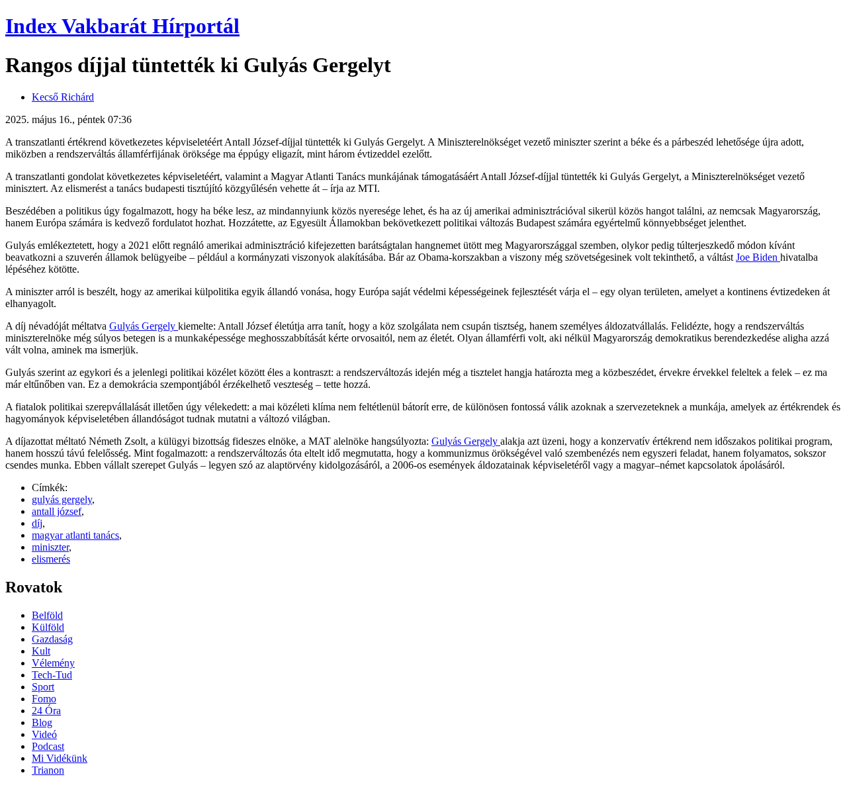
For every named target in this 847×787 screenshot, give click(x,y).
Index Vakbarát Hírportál (122, 26)
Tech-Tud (52, 674)
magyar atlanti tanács (75, 535)
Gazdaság (52, 639)
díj (37, 523)
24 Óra (46, 710)
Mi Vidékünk (59, 758)
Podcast (48, 746)
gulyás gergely (62, 499)
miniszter (50, 547)
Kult (41, 651)
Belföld (47, 615)
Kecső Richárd (63, 97)
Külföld (48, 627)
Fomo (44, 698)
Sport (43, 686)
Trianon (48, 770)
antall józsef (56, 511)
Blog (42, 722)
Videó (44, 734)
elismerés (51, 559)
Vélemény (53, 663)
